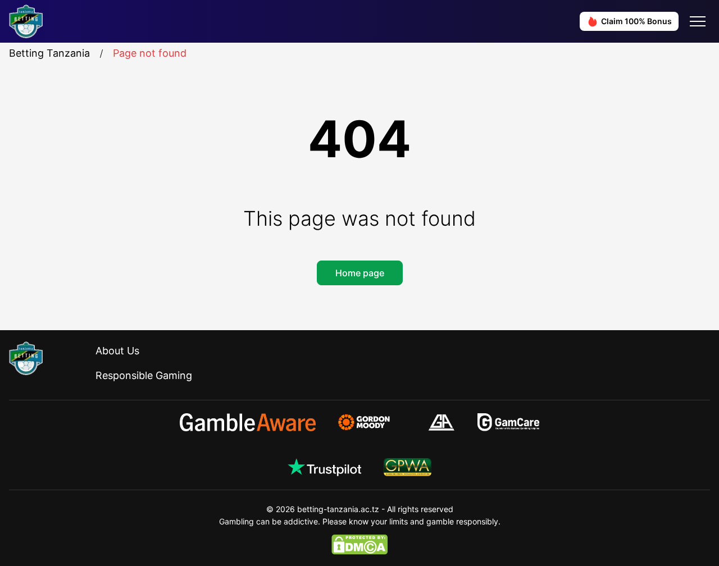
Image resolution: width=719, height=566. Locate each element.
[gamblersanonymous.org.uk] (441, 422)
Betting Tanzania (49, 53)
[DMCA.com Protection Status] (359, 545)
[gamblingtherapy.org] (371, 422)
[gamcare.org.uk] (508, 422)
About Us (117, 351)
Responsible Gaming (143, 375)
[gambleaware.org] (248, 422)
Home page (359, 273)
